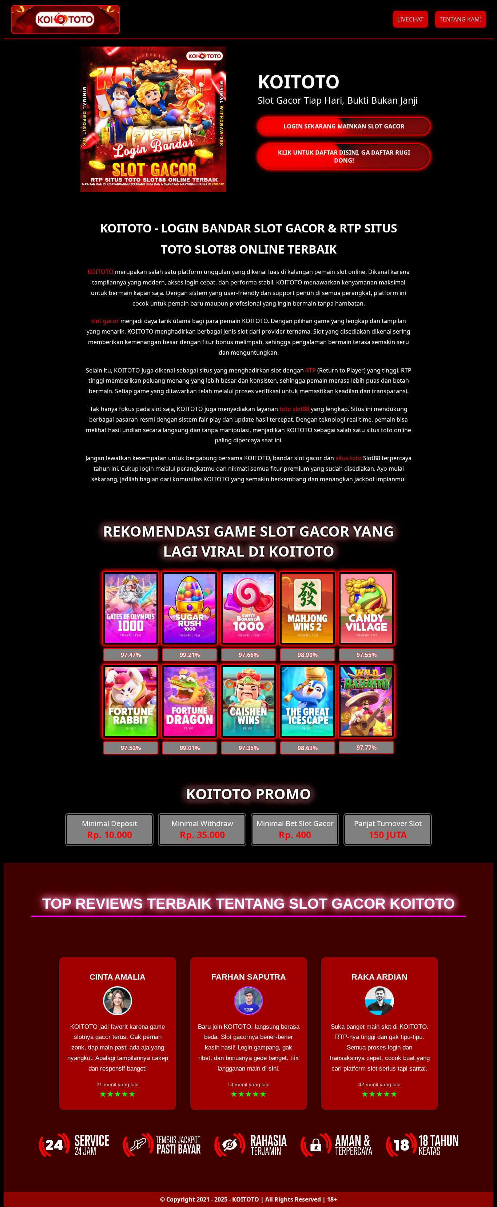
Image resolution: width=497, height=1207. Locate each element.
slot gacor (105, 321)
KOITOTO (100, 272)
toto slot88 (294, 409)
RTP (310, 370)
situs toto (348, 458)
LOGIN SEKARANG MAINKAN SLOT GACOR (343, 126)
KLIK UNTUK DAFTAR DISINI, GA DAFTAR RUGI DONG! (344, 156)
